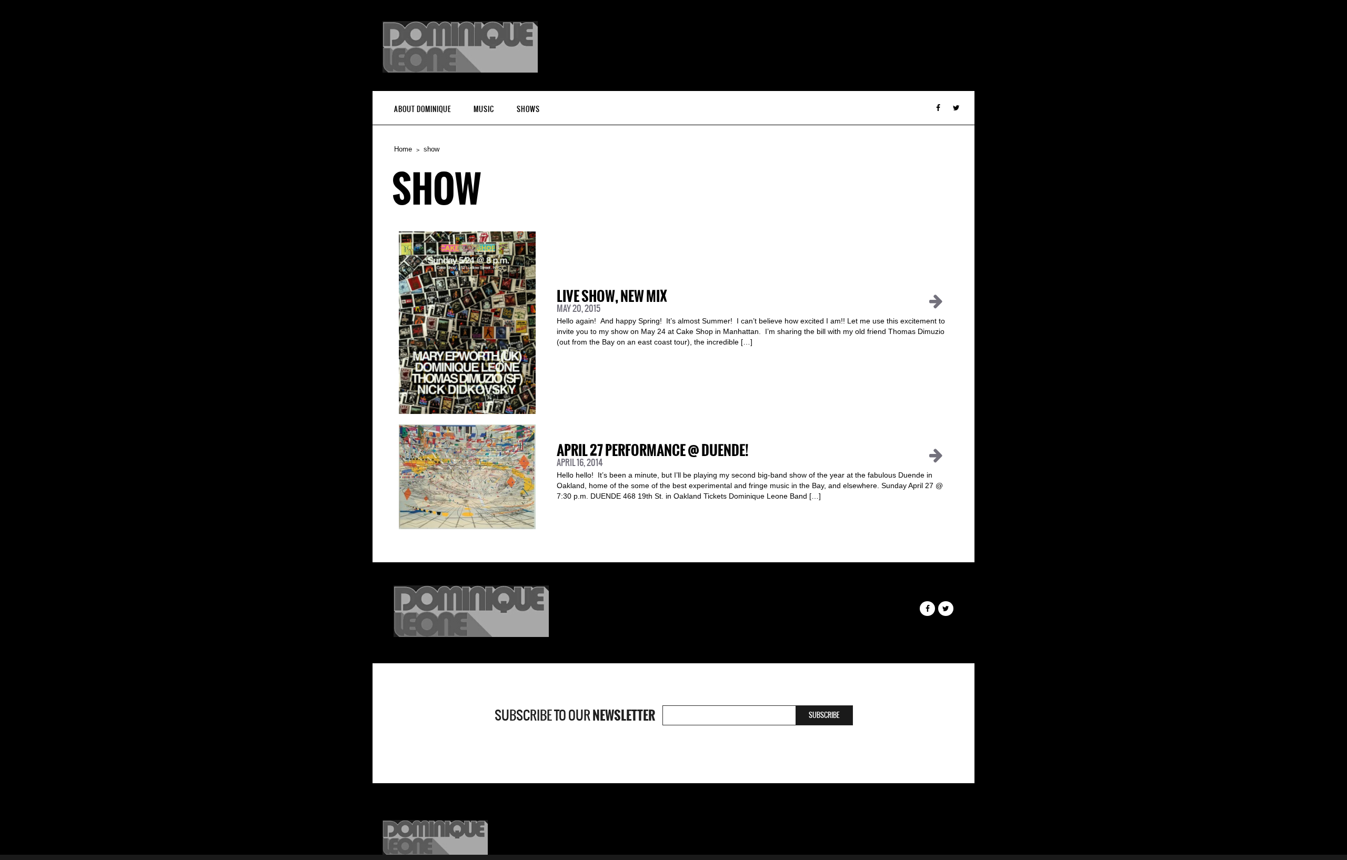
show (431, 149)
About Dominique (422, 109)
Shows (528, 109)
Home (403, 149)
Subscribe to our (575, 715)
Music (484, 109)
